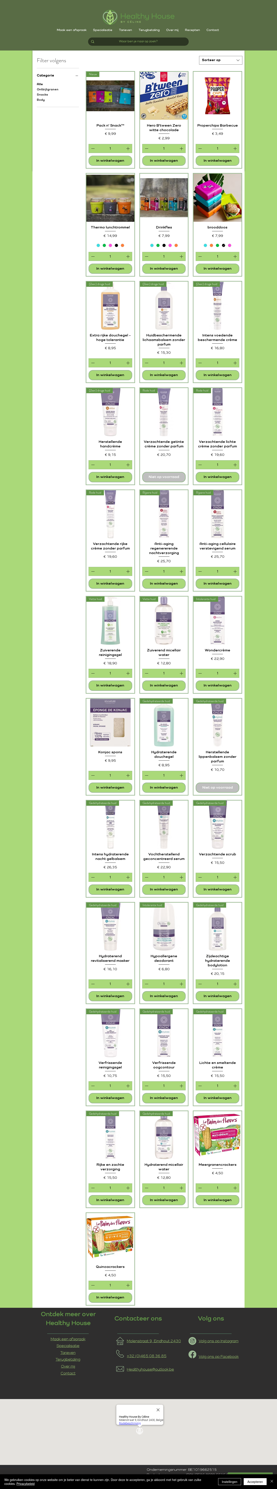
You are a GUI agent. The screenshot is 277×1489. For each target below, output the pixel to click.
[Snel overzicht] (164, 96)
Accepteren (255, 1481)
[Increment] (128, 148)
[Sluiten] (271, 1482)
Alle (40, 84)
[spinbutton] (110, 148)
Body (41, 99)
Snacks (42, 94)
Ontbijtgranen (47, 89)
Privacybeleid (25, 1483)
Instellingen (229, 1481)
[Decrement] (92, 148)
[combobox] (220, 60)
